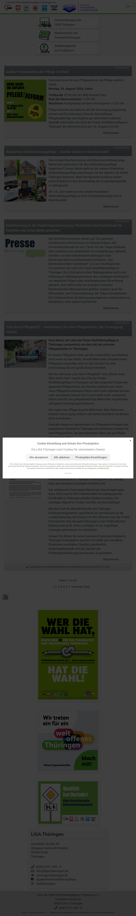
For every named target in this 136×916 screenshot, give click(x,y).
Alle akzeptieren (38, 457)
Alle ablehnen (62, 457)
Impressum (68, 473)
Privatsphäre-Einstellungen (91, 457)
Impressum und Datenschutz (98, 468)
